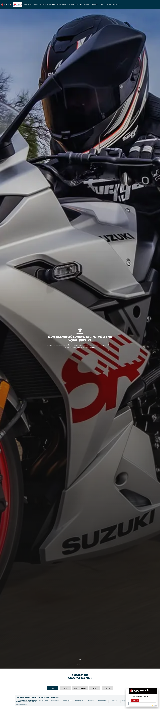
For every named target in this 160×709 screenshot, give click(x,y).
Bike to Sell (87, 4)
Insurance (71, 4)
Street (94, 688)
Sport (65, 688)
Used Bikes (43, 4)
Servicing (64, 4)
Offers (58, 4)
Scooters (107, 688)
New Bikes (35, 4)
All (53, 688)
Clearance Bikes (51, 4)
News (81, 4)
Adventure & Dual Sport (80, 688)
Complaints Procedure (111, 4)
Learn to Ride (95, 4)
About (102, 4)
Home (25, 4)
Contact (30, 4)
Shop (76, 4)
